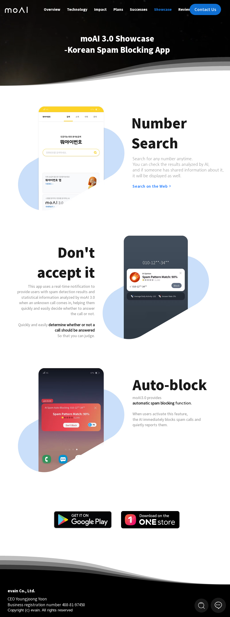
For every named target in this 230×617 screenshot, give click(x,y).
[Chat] (201, 606)
